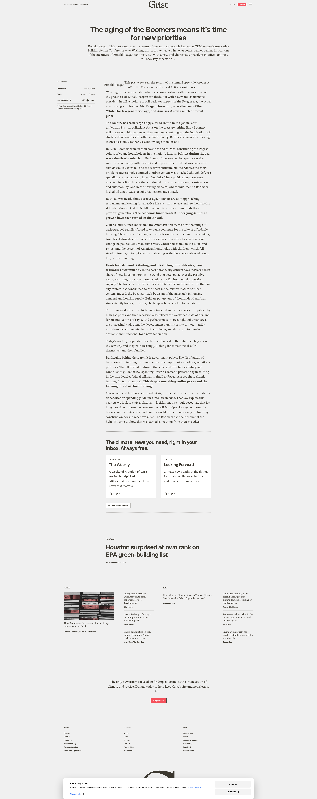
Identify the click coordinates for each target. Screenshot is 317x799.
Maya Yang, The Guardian (134, 642)
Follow (232, 4)
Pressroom (128, 750)
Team (126, 737)
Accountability (70, 744)
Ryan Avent (62, 81)
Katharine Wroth (112, 562)
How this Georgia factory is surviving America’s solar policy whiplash (137, 617)
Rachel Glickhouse (230, 607)
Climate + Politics (88, 94)
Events (186, 737)
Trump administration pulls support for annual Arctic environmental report (137, 635)
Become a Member (190, 740)
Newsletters (188, 733)
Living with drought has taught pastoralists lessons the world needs (238, 635)
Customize (231, 792)
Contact (127, 740)
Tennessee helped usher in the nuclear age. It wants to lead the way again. (238, 617)
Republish (187, 747)
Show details (75, 794)
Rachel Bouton (169, 603)
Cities (124, 562)
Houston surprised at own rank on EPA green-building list (152, 550)
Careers (127, 744)
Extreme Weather (71, 747)
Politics (67, 737)
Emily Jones (129, 624)
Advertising (187, 744)
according (121, 279)
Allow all (233, 784)
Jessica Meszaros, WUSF (74, 632)
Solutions (68, 740)
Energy (67, 733)
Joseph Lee (227, 642)
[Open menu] (251, 4)
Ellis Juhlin (128, 607)
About (126, 733)
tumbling (127, 258)
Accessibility (188, 750)
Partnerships (129, 747)
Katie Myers (227, 624)
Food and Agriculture (72, 750)
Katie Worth (91, 632)
